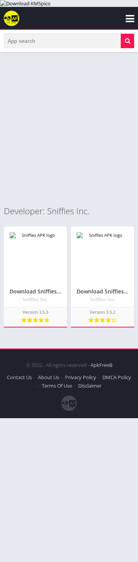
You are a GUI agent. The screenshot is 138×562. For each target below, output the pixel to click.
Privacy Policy (80, 377)
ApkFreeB (101, 365)
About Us (48, 377)
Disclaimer (90, 385)
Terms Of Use (57, 385)
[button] (127, 41)
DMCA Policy (116, 377)
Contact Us (19, 377)
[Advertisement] (69, 128)
